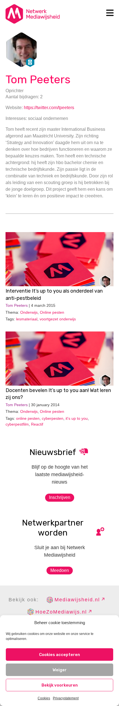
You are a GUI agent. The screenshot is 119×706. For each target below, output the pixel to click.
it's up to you (77, 418)
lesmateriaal (26, 319)
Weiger (60, 669)
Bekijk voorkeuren (60, 685)
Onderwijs (29, 312)
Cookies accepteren (59, 654)
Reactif (37, 424)
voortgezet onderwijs (58, 319)
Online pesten (52, 312)
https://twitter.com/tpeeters (49, 107)
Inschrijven (59, 497)
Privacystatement (66, 698)
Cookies (44, 698)
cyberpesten (52, 418)
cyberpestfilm (17, 424)
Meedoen (59, 570)
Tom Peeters (38, 79)
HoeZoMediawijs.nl (61, 612)
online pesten (28, 418)
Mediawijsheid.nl (77, 599)
